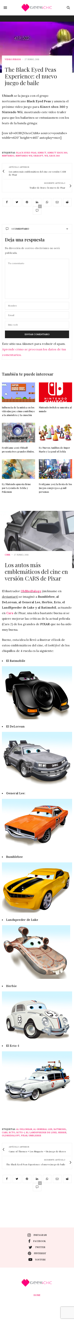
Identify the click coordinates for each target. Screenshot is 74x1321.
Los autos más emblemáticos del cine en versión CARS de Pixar (36, 571)
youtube (40, 1259)
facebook (39, 1241)
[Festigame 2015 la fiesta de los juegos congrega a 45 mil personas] (55, 469)
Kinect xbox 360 (57, 152)
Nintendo (8, 155)
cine (7, 555)
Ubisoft (38, 155)
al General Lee (42, 1129)
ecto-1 (20, 1132)
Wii (46, 155)
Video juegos (13, 59)
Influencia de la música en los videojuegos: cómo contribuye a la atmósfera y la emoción (18, 411)
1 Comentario (20, 228)
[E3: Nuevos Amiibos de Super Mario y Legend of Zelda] (55, 432)
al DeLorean (24, 1129)
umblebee (35, 1135)
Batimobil (60, 1129)
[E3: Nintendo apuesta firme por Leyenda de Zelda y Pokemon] (18, 469)
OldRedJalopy (31, 591)
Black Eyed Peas (26, 152)
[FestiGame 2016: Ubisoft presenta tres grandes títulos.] (18, 432)
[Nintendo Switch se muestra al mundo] (55, 392)
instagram (40, 1234)
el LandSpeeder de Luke (41, 1132)
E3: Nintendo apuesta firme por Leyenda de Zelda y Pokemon (16, 488)
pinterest (40, 1253)
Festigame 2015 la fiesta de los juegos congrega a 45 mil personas (55, 488)
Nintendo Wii (24, 155)
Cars (10, 613)
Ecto (12, 1132)
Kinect (42, 152)
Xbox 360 (54, 155)
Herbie (62, 1132)
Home (37, 1295)
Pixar (24, 1135)
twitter (40, 1247)
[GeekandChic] (37, 7)
